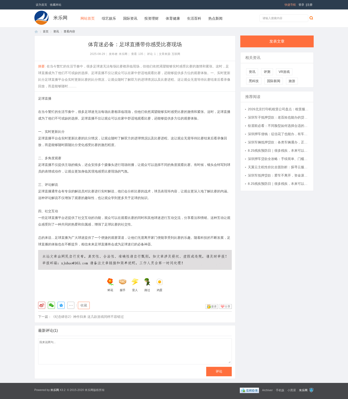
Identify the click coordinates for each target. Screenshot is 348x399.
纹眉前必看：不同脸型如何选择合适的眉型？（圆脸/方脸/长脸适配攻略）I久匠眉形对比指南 (278, 126)
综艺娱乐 (109, 18)
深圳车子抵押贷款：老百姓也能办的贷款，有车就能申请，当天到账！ (278, 117)
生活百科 (194, 18)
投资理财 (151, 18)
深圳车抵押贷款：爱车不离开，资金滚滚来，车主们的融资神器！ (278, 175)
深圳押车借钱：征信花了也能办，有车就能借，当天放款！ (278, 134)
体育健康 (173, 18)
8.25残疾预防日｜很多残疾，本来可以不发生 (278, 150)
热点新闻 (215, 18)
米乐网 (60, 17)
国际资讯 (130, 18)
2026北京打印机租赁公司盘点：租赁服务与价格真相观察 (278, 109)
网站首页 (87, 18)
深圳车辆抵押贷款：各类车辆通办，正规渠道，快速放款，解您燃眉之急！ (278, 142)
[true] (311, 18)
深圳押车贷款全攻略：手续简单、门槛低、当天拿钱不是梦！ (278, 159)
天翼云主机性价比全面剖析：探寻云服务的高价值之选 (278, 167)
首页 (36, 31)
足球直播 (44, 98)
